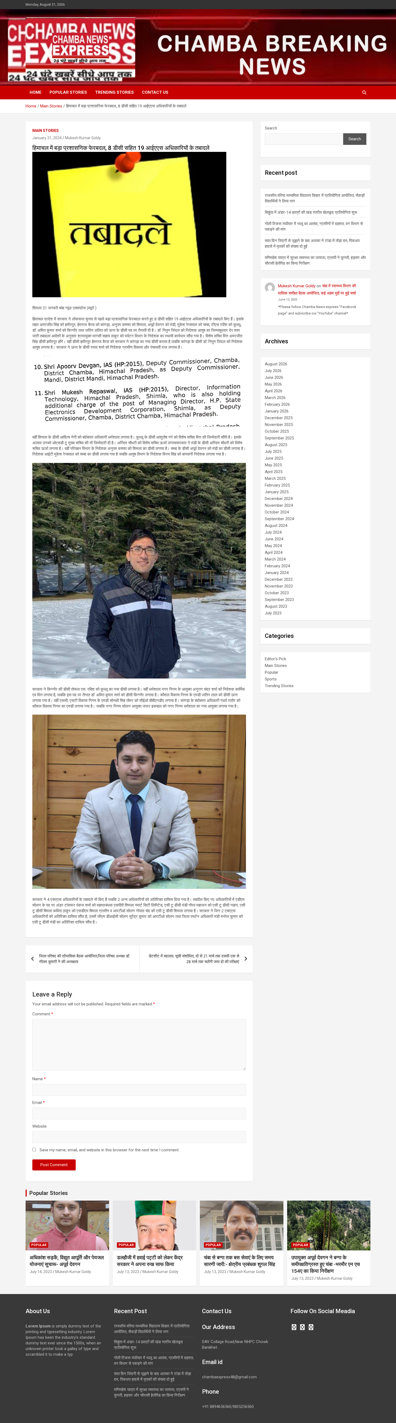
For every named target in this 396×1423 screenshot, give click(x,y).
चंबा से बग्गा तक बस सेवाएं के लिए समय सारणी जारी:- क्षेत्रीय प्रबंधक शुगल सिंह (239, 1260)
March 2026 (275, 397)
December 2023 (279, 579)
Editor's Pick (275, 658)
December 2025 (279, 417)
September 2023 (279, 599)
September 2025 (279, 438)
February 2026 (277, 404)
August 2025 (276, 444)
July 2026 (273, 370)
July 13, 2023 (128, 1272)
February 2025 (277, 485)
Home (35, 92)
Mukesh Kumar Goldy (83, 138)
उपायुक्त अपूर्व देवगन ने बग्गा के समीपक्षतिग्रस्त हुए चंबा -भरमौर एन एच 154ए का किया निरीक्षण (325, 1264)
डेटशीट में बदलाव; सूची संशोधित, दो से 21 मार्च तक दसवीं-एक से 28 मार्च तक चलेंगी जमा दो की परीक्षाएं (194, 959)
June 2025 (274, 458)
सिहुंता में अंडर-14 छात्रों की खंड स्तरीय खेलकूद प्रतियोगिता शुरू (311, 212)
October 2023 (277, 592)
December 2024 (279, 498)
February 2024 (277, 566)
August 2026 (276, 364)
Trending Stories (114, 92)
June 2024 (274, 539)
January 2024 (277, 572)
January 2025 (277, 492)
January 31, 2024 (47, 138)
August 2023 (276, 606)
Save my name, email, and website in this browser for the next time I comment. (109, 1150)
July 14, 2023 (41, 1272)
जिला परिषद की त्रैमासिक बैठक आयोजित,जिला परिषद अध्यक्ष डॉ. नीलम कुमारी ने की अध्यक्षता (84, 959)
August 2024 (276, 525)
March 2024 (275, 559)
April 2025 (273, 471)
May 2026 (273, 384)
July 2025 (273, 451)
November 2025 (279, 424)
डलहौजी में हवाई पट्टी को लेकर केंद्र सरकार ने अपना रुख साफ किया (150, 1260)
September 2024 (279, 518)
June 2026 (274, 377)
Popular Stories (68, 92)
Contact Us (155, 92)
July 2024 (273, 532)
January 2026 (277, 411)
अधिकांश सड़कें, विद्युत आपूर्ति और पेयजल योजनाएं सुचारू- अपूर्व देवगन (67, 1260)
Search (271, 128)
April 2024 (273, 552)
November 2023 (279, 586)
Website (39, 1126)
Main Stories (45, 130)
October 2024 (277, 512)
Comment (42, 1014)
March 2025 (275, 478)
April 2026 (273, 391)
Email (38, 1102)
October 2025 (277, 431)
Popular (271, 672)
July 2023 (273, 613)
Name (39, 1078)
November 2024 (279, 505)
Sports (271, 679)
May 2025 (273, 465)
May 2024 (273, 545)
